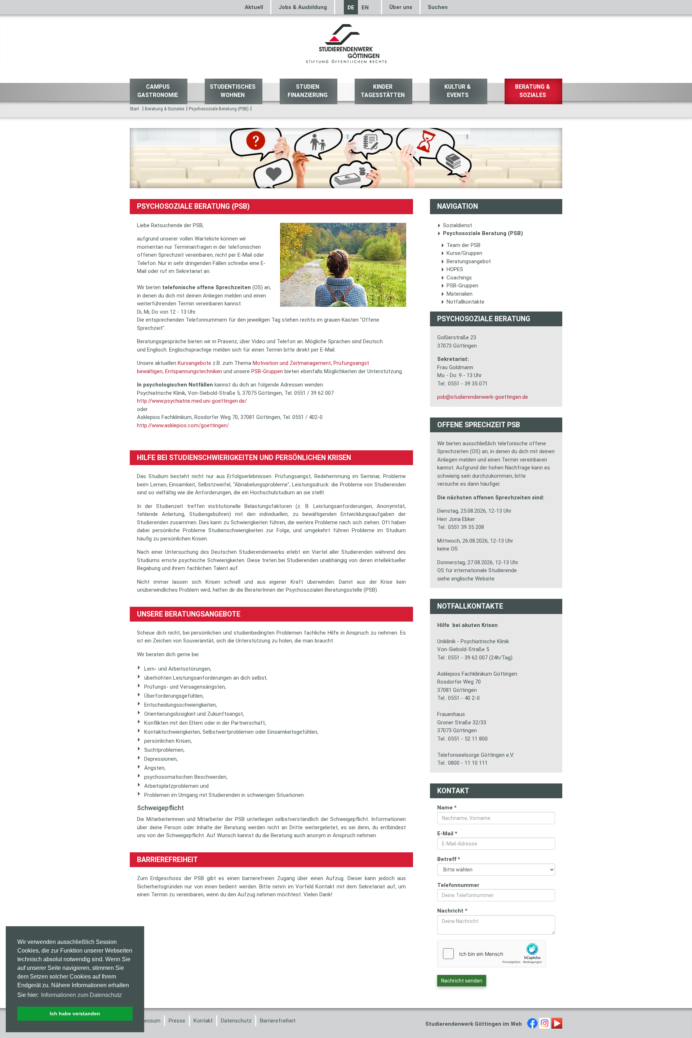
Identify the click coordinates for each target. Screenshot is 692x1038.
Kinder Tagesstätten (383, 91)
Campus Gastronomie (157, 91)
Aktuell (254, 7)
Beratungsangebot (469, 261)
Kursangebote (193, 363)
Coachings (459, 277)
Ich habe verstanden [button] (75, 1013)
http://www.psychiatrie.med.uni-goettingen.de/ (192, 401)
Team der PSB (463, 245)
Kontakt (203, 1020)
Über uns (400, 7)
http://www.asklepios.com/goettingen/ (183, 425)
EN (365, 7)
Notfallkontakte (465, 302)
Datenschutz (236, 1020)
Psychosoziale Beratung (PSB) (219, 108)
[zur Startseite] (346, 43)
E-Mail (447, 833)
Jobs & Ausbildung (303, 7)
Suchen (438, 7)
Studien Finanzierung (308, 91)
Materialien (460, 294)
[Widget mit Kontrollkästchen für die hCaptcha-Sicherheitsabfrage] (491, 953)
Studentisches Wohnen (233, 91)
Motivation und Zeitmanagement (291, 363)
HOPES (455, 269)
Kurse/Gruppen (464, 253)
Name (447, 807)
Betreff (448, 859)
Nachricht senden (461, 981)
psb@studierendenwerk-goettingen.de (482, 397)
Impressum (146, 1020)
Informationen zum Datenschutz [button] (81, 995)
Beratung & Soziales (532, 91)
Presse (177, 1020)
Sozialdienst (457, 225)
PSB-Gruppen (267, 371)
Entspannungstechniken (193, 371)
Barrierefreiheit (278, 1020)
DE (350, 7)
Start (134, 108)
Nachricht (452, 910)
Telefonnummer (458, 885)
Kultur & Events (457, 91)
